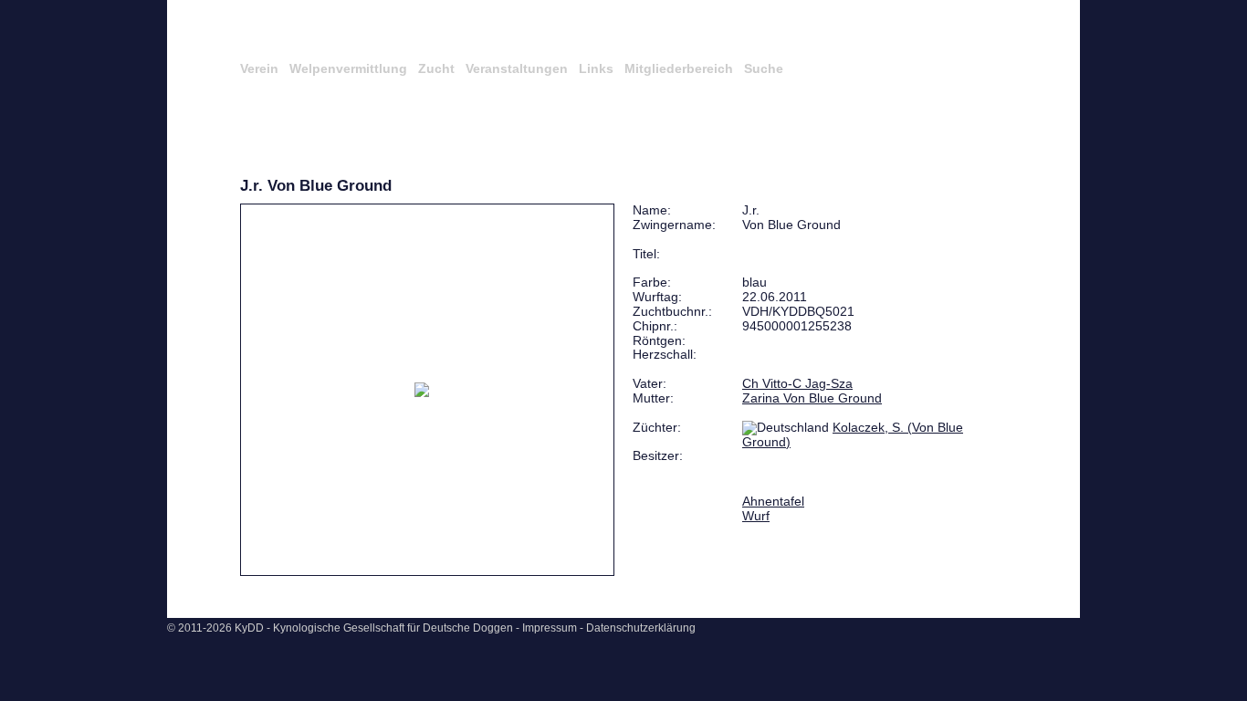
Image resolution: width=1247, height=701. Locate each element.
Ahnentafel (773, 501)
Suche (763, 68)
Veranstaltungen (517, 68)
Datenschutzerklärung (641, 628)
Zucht (436, 68)
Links (596, 68)
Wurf (756, 515)
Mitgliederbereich (678, 68)
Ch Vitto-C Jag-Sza (797, 383)
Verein (259, 68)
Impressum (549, 628)
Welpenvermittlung (348, 68)
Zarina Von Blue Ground (812, 398)
